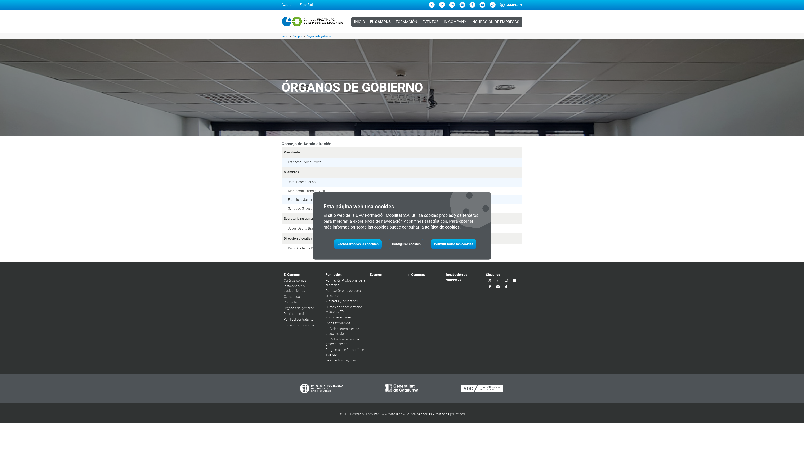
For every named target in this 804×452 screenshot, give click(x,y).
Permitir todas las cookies (453, 244)
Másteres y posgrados (342, 301)
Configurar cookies (406, 244)
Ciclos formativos (338, 323)
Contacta (290, 302)
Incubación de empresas (495, 22)
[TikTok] (492, 5)
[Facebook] (472, 5)
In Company (455, 22)
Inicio (359, 22)
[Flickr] (462, 5)
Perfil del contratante (298, 319)
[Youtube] (482, 5)
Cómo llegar (292, 297)
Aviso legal (395, 414)
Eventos (430, 22)
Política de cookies (418, 414)
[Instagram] (452, 5)
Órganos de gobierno (299, 308)
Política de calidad (296, 314)
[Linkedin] (442, 5)
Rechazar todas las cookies (358, 244)
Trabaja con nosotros (299, 325)
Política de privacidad (450, 414)
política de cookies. (443, 227)
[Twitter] (431, 5)
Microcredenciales (339, 317)
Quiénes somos (295, 280)
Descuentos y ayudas (341, 360)
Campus (298, 36)
